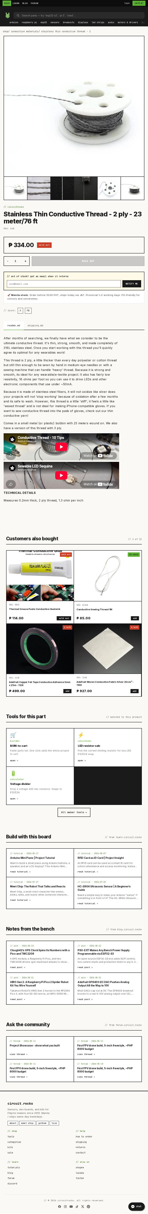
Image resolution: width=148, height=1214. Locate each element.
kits (10, 1147)
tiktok (80, 1178)
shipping (81, 1142)
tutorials (14, 1167)
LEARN (16, 3)
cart (139, 3)
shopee (80, 1167)
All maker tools (74, 812)
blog (10, 1173)
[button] (14, 23)
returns (80, 1147)
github (42, 1123)
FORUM (34, 3)
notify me (132, 283)
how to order (84, 1136)
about (13, 1123)
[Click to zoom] (74, 106)
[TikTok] (77, 1206)
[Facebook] (59, 1206)
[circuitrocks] (4, 9)
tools (11, 1136)
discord (12, 1183)
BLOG (25, 3)
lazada (80, 1173)
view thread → (19, 1054)
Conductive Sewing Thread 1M (94, 609)
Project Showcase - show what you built (35, 1045)
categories (14, 1142)
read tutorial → (20, 871)
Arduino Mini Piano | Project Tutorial (32, 857)
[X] (82, 1206)
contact (80, 1152)
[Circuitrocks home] (8, 15)
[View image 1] (15, 188)
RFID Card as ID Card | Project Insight (101, 857)
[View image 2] (39, 188)
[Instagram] (65, 1206)
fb (28, 310)
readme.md (13, 325)
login (127, 3)
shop (5, 31)
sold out (64, 618)
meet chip (27, 1123)
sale (10, 1152)
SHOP (7, 3)
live (54, 1123)
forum (11, 1178)
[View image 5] (109, 188)
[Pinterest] (88, 1206)
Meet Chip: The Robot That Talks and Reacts (37, 886)
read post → (17, 967)
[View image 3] (62, 188)
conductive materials (25, 31)
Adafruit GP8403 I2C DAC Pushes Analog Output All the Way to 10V (103, 983)
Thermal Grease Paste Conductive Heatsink (34, 609)
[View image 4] (85, 188)
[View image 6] (132, 188)
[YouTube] (71, 1206)
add (135, 618)
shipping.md (35, 325)
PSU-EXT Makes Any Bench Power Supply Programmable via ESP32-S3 (104, 952)
